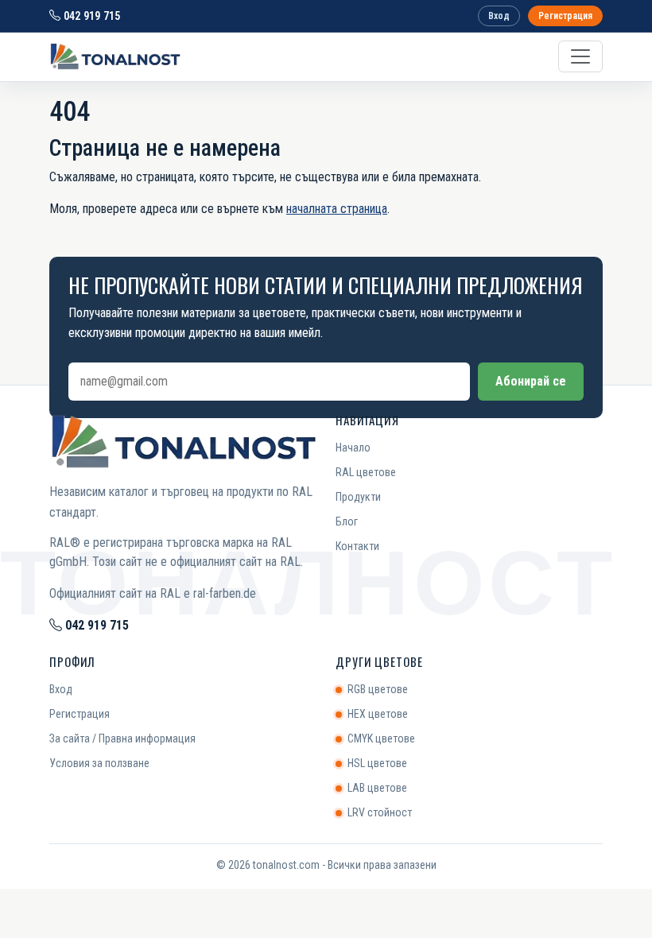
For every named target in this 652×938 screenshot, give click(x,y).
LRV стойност (379, 812)
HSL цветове (377, 763)
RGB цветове (377, 689)
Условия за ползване (99, 763)
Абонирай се (530, 381)
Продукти (358, 496)
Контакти (357, 546)
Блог (347, 521)
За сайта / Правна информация (122, 738)
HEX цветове (377, 713)
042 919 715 (90, 16)
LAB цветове (377, 787)
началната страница (336, 208)
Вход (499, 15)
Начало (353, 447)
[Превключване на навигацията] (580, 56)
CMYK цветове (381, 738)
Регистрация (565, 15)
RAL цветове (366, 472)
